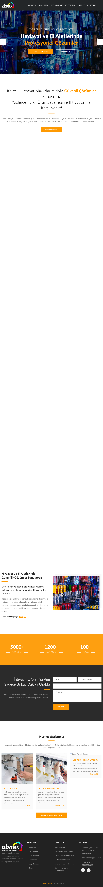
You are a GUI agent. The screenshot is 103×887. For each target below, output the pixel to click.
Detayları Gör (25, 805)
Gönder (60, 707)
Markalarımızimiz (41, 52)
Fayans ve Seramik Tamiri (65, 864)
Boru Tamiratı (11, 788)
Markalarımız (56, 5)
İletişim (93, 5)
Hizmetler (83, 5)
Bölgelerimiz (71, 5)
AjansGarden (47, 883)
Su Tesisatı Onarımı (62, 860)
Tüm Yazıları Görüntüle (51, 815)
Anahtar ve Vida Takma (50, 788)
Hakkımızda (43, 5)
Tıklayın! (22, 617)
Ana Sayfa (32, 5)
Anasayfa (32, 848)
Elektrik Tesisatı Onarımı (85, 760)
